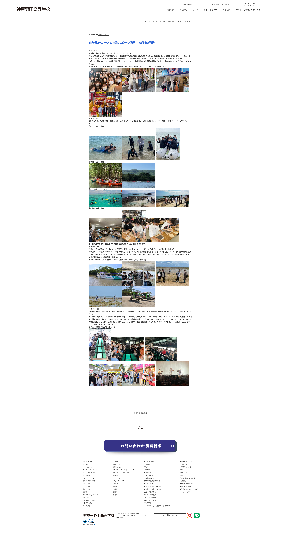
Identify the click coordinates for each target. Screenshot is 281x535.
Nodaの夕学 (86, 506)
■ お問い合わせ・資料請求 (152, 486)
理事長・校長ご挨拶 (89, 481)
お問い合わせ (171, 515)
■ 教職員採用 (184, 481)
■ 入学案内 (147, 472)
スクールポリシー (88, 484)
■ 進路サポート (149, 461)
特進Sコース (117, 467)
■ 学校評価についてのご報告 (189, 489)
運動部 (115, 492)
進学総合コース (117, 475)
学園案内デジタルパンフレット (93, 495)
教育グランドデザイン (90, 478)
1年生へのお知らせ (150, 495)
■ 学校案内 (86, 475)
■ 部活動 (115, 489)
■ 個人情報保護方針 (186, 484)
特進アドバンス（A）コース (122, 472)
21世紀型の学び (88, 503)
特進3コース (116, 464)
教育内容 (183, 10)
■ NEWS (85, 464)
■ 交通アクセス (149, 484)
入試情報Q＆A (149, 478)
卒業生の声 (147, 467)
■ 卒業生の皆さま (185, 467)
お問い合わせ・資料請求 (219, 4)
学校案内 (170, 10)
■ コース (115, 461)
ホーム (144, 22)
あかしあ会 (183, 472)
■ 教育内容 (86, 497)
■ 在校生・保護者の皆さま (152, 489)
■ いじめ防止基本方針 (187, 486)
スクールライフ (210, 10)
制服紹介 (115, 486)
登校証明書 (147, 503)
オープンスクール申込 (90, 470)
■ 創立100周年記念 (89, 472)
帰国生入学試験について (152, 481)
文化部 (115, 495)
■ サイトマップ (185, 492)
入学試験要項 (148, 475)
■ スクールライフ (118, 481)
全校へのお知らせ (150, 492)
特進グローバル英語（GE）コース (124, 470)
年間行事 (115, 484)
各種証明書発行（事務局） (188, 478)
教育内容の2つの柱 (89, 500)
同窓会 (182, 470)
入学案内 (226, 10)
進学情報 (147, 470)
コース (195, 10)
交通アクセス (188, 4)
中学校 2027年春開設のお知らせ (250, 4)
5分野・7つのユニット (120, 478)
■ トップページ (88, 461)
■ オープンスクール (89, 467)
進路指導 (147, 464)
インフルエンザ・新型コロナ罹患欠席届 (157, 506)
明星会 (182, 475)
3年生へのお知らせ (150, 500)
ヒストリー (86, 486)
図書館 (85, 492)
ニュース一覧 (153, 22)
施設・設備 (86, 489)
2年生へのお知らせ (150, 497)
